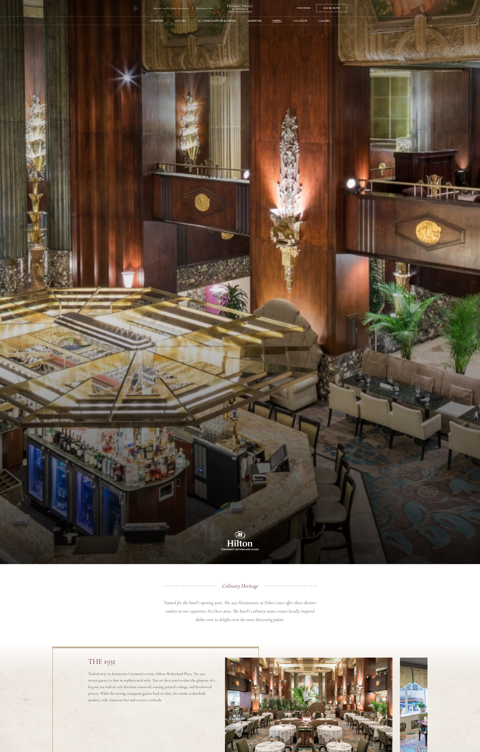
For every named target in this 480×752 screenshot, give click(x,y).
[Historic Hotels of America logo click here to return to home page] (240, 9)
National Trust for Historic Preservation (171, 8)
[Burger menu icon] (135, 8)
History (180, 20)
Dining (277, 20)
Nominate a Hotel (204, 8)
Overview (157, 20)
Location (300, 20)
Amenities (254, 20)
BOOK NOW (331, 8)
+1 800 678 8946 (303, 8)
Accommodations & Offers (216, 20)
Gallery (324, 20)
